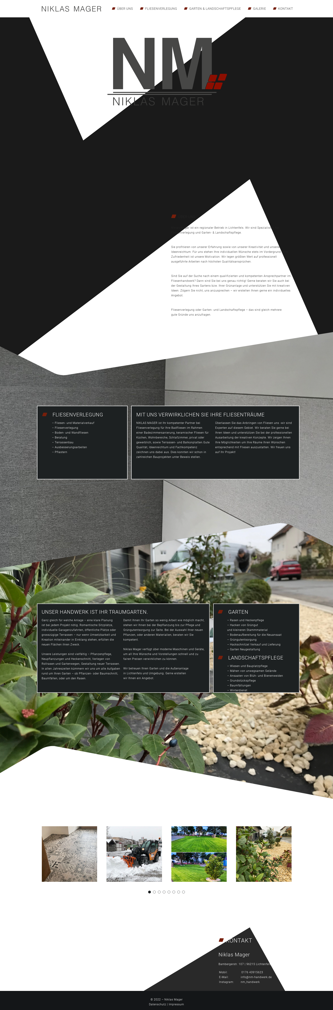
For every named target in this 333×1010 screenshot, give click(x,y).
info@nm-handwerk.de (256, 977)
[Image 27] (69, 854)
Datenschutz (157, 1004)
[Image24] (264, 854)
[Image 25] (199, 854)
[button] (149, 892)
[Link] (71, 9)
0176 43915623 (252, 972)
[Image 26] (134, 854)
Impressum (176, 1004)
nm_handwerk (250, 982)
